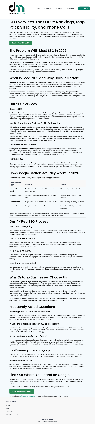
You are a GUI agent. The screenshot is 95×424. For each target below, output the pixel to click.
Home (38, 8)
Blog (7, 408)
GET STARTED (84, 8)
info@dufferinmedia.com (29, 396)
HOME (8, 405)
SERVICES (60, 8)
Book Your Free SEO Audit (22, 391)
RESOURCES (47, 8)
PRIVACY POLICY (12, 414)
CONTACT (71, 8)
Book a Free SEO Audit (20, 43)
